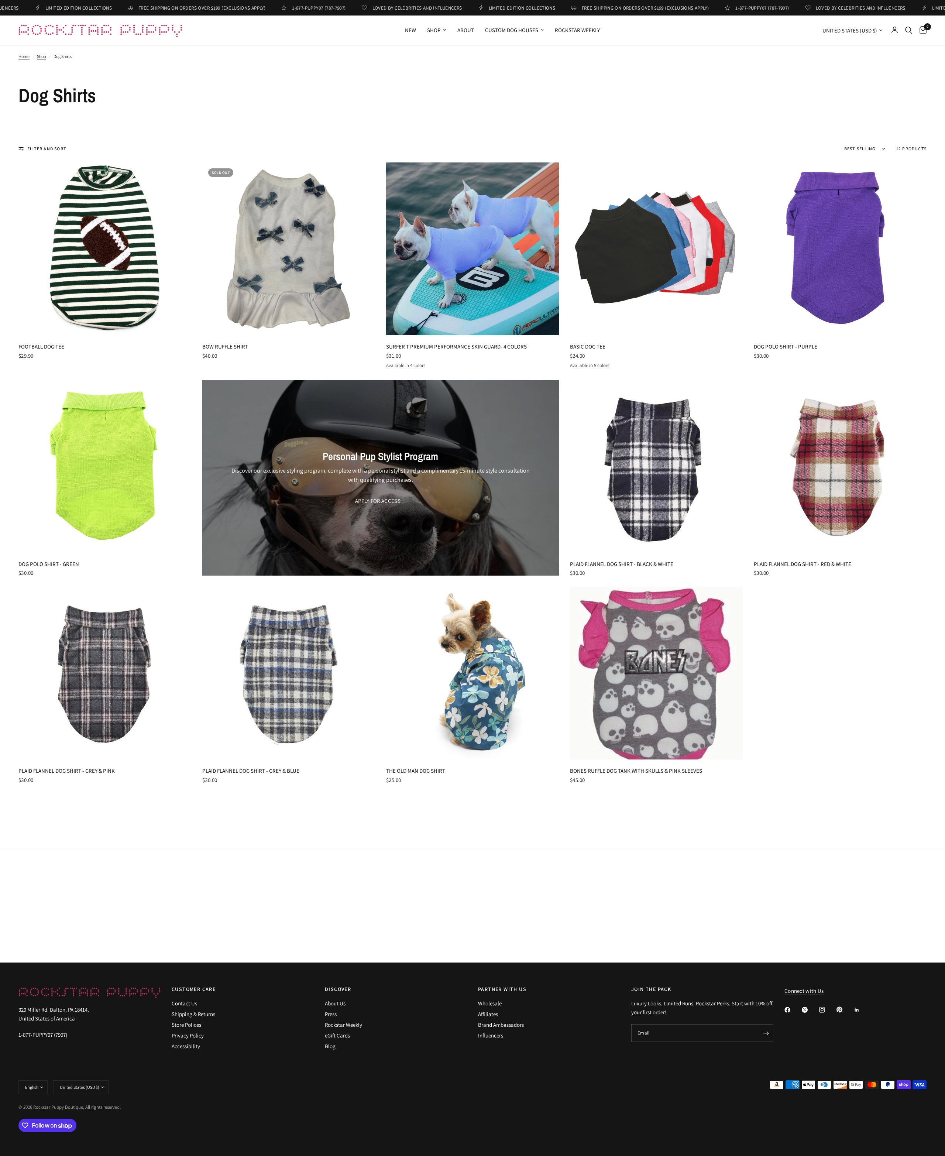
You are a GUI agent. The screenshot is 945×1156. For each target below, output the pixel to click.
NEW (410, 30)
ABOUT (465, 30)
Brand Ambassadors (501, 1024)
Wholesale (490, 1003)
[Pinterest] (844, 1009)
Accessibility (186, 1046)
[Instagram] (827, 1010)
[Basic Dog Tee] (656, 248)
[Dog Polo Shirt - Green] (104, 466)
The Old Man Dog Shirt (415, 770)
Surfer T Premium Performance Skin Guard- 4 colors (456, 346)
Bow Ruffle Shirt (225, 346)
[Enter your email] (766, 1033)
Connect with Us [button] (804, 991)
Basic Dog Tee (587, 346)
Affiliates (488, 1014)
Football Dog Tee (41, 346)
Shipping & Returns (193, 1014)
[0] (921, 30)
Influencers (490, 1035)
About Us (335, 1003)
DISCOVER (338, 989)
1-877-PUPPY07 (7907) (42, 1034)
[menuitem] (410, 30)
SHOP (434, 30)
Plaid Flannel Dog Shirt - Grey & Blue (250, 770)
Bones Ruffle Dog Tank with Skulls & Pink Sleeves (636, 770)
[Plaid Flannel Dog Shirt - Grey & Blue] (288, 673)
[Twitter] (810, 1010)
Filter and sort (46, 148)
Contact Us (184, 1003)
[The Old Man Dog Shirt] (472, 673)
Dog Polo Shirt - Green (48, 563)
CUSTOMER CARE (194, 989)
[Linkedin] (862, 1010)
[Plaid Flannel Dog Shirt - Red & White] (840, 466)
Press (331, 1014)
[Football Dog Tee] (104, 248)
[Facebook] (792, 1010)
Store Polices (186, 1024)
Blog (330, 1046)
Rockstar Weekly (577, 30)
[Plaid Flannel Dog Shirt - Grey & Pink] (104, 673)
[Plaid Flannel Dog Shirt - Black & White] (656, 466)
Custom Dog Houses (511, 30)
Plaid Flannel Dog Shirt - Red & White (802, 563)
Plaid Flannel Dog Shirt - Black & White (621, 563)
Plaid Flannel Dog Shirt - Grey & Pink (66, 770)
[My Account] (894, 30)
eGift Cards (337, 1035)
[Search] (908, 30)
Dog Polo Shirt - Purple (785, 346)
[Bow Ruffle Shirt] (288, 248)
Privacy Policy (188, 1035)
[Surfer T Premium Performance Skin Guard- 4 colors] (472, 248)
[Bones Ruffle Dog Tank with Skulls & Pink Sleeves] (656, 673)
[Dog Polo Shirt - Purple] (840, 248)
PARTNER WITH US (502, 989)
